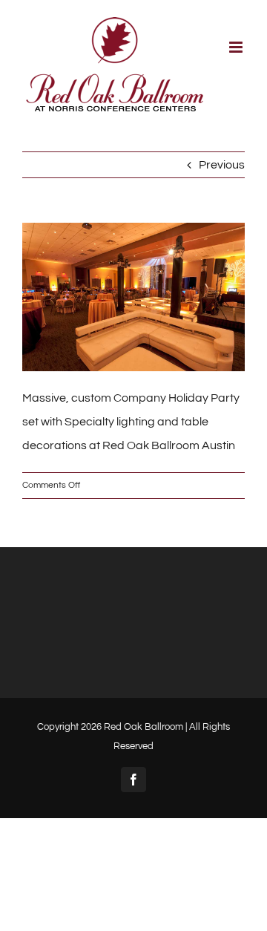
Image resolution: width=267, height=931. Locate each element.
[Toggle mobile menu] (237, 47)
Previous (222, 165)
